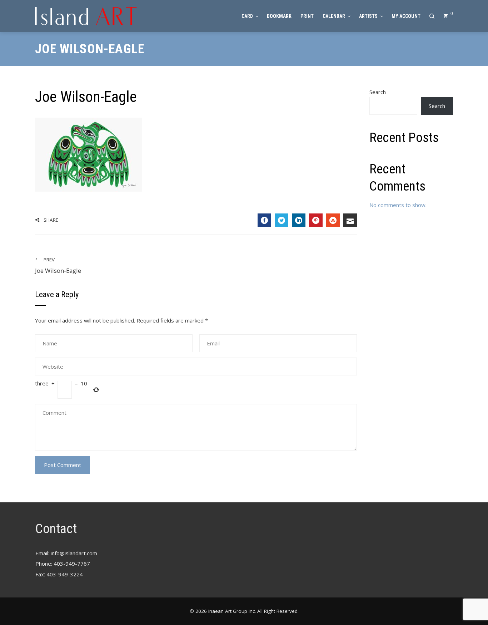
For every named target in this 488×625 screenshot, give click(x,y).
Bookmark (279, 16)
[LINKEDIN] (298, 220)
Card (247, 16)
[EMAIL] (350, 220)
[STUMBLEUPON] (333, 220)
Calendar (334, 16)
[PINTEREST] (316, 220)
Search (377, 91)
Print (307, 16)
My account (406, 16)
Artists (368, 16)
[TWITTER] (281, 220)
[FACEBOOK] (264, 220)
